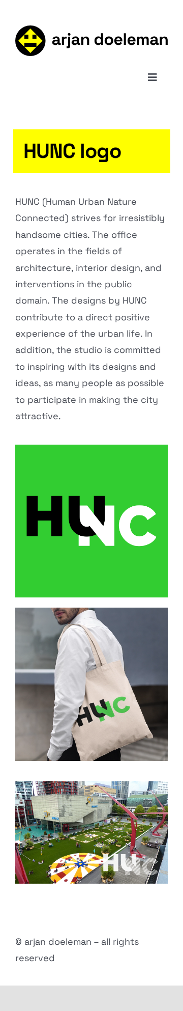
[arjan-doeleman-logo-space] (91, 30)
